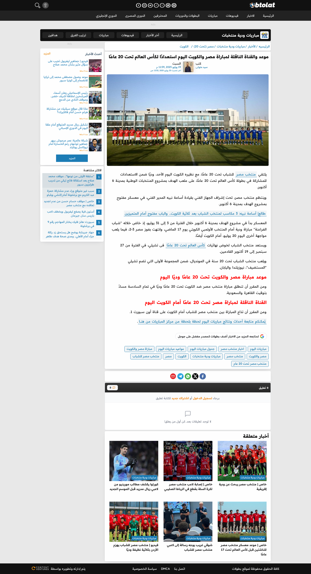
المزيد (46, 53)
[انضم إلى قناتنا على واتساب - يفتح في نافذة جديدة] (168, 5)
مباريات (212, 16)
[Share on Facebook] (203, 376)
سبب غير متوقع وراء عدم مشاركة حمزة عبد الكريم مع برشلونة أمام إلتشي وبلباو (70, 192)
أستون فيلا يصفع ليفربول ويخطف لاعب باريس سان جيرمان (70, 213)
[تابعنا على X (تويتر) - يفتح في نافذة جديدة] (162, 5)
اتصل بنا (179, 569)
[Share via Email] (173, 376)
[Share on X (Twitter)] (195, 376)
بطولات (236, 569)
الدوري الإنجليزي (106, 16)
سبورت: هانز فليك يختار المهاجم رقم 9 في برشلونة (71, 224)
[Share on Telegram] (180, 376)
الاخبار (251, 16)
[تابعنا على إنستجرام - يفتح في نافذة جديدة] (144, 5)
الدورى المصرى (135, 16)
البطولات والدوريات (187, 16)
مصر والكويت (257, 356)
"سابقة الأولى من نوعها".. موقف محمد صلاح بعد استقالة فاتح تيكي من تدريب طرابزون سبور (71, 180)
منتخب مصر (246, 174)
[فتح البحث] (37, 5)
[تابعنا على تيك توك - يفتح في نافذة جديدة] (156, 5)
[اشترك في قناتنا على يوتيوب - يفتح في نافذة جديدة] (150, 5)
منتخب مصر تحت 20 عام (250, 364)
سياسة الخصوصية (144, 569)
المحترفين (160, 16)
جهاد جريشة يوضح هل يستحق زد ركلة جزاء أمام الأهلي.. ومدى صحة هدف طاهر (70, 234)
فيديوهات (232, 16)
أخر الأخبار (152, 35)
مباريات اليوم (258, 349)
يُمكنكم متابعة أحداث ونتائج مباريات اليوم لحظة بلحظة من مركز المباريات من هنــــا (202, 321)
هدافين (53, 35)
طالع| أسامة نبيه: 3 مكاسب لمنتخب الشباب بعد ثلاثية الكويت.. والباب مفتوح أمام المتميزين (195, 213)
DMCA (165, 569)
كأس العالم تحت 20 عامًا (186, 245)
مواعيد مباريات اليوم (171, 349)
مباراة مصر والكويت (139, 349)
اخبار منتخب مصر (232, 349)
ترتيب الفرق (78, 35)
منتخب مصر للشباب (146, 356)
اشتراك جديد (180, 398)
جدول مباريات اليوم (202, 349)
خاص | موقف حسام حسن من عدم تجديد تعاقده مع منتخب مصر (69, 203)
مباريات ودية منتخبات (206, 356)
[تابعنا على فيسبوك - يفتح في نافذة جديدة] (138, 5)
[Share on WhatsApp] (188, 376)
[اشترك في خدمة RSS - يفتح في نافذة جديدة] (174, 5)
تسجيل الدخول (202, 398)
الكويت (182, 356)
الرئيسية (268, 16)
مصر (168, 356)
